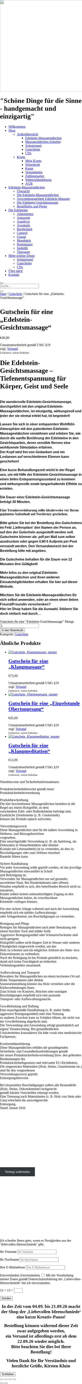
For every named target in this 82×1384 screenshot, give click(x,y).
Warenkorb (32, 164)
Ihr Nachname (9, 1259)
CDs (28, 153)
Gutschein (15, 294)
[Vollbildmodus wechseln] (6, 1379)
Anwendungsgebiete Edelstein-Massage (43, 199)
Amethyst (23, 221)
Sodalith (22, 248)
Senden (6, 1298)
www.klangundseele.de (15, 1220)
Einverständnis (10, 1275)
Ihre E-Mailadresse (12, 1267)
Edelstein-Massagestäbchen (43, 138)
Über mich (15, 271)
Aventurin (23, 225)
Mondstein (24, 240)
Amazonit (23, 218)
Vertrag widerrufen (17, 1172)
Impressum (7, 1157)
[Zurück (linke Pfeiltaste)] (1, 1383)
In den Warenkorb (12, 630)
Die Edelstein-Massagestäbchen (38, 195)
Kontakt (13, 274)
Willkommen (16, 126)
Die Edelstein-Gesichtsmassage (37, 202)
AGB (29, 183)
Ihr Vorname (8, 1251)
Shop (11, 130)
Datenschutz (8, 1164)
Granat (21, 237)
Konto (21, 157)
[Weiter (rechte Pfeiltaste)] (6, 1383)
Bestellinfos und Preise (32, 206)
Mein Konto (33, 161)
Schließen (8, 1374)
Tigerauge (23, 252)
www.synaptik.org (12, 1224)
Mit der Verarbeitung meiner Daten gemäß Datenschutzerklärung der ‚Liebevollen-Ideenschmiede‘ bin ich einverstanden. (40, 1279)
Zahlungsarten (34, 176)
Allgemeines (25, 214)
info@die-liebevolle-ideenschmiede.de (25, 1150)
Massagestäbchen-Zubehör (43, 142)
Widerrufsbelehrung (38, 180)
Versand (12, 348)
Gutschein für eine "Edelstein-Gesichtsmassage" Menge (37, 621)
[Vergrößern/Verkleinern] (1, 1379)
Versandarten (33, 172)
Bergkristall (24, 229)
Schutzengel (33, 145)
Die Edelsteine (18, 210)
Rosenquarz (25, 244)
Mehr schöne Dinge (21, 255)
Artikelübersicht (27, 134)
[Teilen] (10, 1379)
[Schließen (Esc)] (14, 1379)
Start (3, 294)
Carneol (22, 233)
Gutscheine (32, 149)
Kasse (29, 168)
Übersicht (23, 191)
